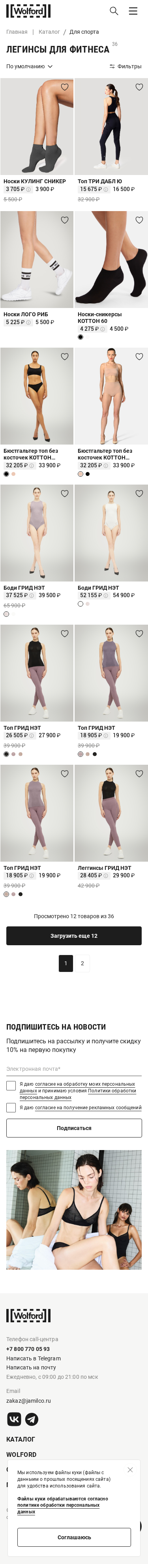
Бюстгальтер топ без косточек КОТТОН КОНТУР (31, 454)
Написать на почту (31, 1367)
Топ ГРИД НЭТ (22, 728)
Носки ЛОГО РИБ (26, 314)
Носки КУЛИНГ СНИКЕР (35, 181)
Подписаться (74, 1128)
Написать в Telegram (33, 1358)
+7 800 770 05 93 (28, 1349)
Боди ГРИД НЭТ (24, 588)
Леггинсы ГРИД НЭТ (104, 868)
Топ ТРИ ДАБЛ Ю (100, 181)
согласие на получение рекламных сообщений (88, 1107)
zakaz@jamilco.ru (28, 1401)
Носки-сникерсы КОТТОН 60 (100, 317)
